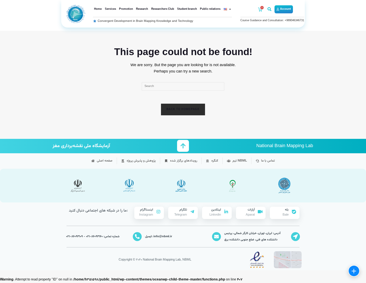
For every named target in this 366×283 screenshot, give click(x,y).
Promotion (126, 9)
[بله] (294, 212)
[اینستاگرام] (158, 212)
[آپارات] (260, 212)
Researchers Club (162, 9)
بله (287, 209)
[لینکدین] (226, 212)
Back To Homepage (183, 109)
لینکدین (216, 209)
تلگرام (183, 209)
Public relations (210, 9)
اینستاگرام (146, 209)
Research (142, 9)
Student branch (187, 9)
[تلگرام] (192, 212)
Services (110, 9)
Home (98, 9)
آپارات (251, 209)
